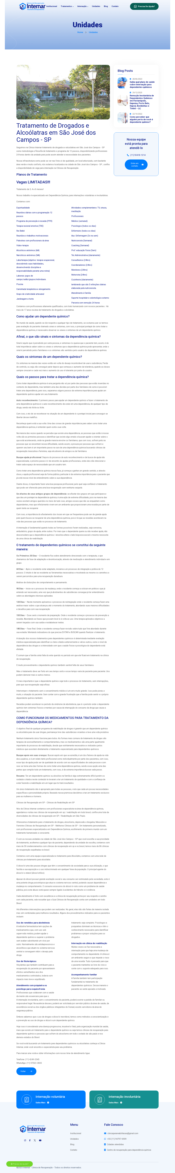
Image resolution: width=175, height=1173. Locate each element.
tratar (24, 471)
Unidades (96, 6)
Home (80, 32)
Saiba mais (41, 1102)
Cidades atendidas (115, 1144)
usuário (81, 350)
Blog (106, 6)
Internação (82, 6)
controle (23, 367)
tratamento (100, 400)
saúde (66, 645)
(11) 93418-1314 (138, 155)
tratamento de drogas (92, 738)
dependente (69, 413)
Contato (115, 6)
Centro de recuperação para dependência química (129, 1150)
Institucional (51, 6)
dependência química (25, 330)
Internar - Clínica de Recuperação (38, 1167)
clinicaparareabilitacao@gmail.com (122, 1133)
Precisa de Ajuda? (20, 1164)
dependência (22, 711)
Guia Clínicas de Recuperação (65, 899)
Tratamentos (66, 6)
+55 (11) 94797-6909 (116, 1139)
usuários (24, 759)
